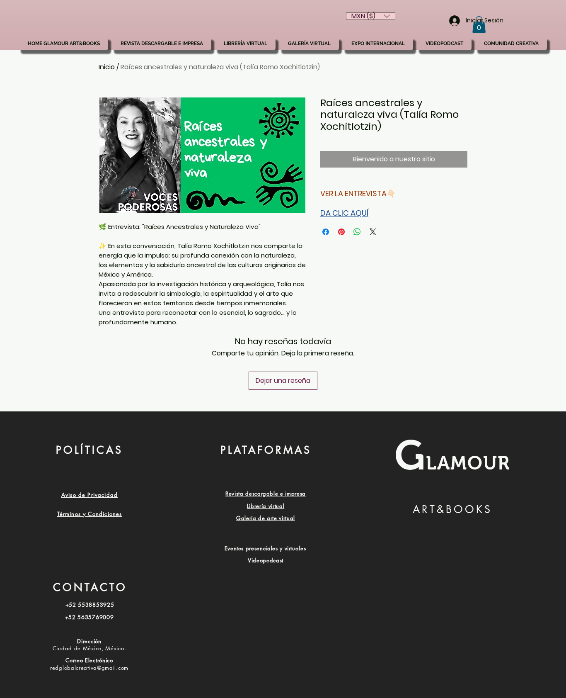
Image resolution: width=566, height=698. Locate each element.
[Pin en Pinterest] (341, 232)
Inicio (107, 67)
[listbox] (370, 16)
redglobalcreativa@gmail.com (89, 667)
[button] (479, 24)
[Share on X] (373, 232)
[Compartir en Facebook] (326, 232)
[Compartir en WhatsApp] (357, 232)
